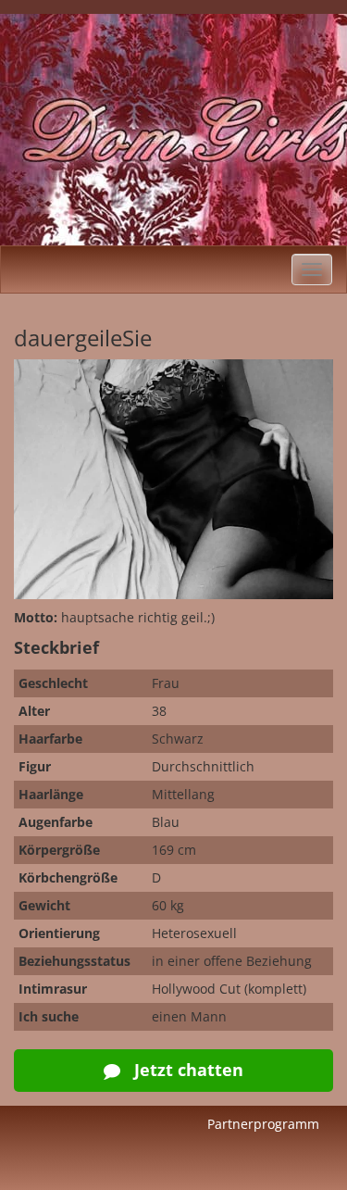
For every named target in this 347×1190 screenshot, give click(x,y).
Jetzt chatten (186, 1069)
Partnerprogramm (263, 1124)
